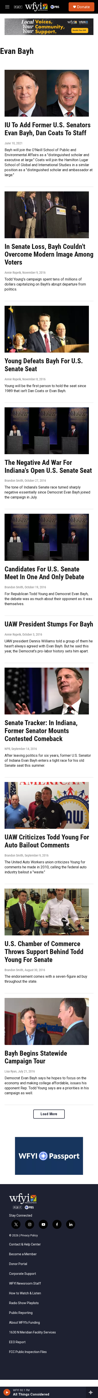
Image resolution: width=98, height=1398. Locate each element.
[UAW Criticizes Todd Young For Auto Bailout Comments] (47, 805)
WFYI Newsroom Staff (25, 1283)
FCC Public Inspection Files (28, 1352)
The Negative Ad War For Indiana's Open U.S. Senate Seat (48, 466)
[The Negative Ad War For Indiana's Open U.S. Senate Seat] (47, 430)
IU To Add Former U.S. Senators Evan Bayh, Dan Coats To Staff (48, 129)
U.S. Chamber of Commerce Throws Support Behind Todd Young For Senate (44, 952)
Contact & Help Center (25, 1244)
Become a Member (23, 1254)
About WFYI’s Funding (24, 1322)
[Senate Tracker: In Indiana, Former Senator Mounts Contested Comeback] (47, 691)
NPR (7, 749)
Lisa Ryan (11, 1071)
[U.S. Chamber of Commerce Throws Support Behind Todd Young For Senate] (47, 912)
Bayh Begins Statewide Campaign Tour (36, 1057)
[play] (7, 1392)
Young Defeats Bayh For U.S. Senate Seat (44, 365)
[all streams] (92, 1392)
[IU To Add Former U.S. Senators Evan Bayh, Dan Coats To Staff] (47, 93)
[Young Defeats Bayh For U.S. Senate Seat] (47, 329)
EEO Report (17, 1342)
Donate (83, 7)
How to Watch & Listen (25, 1293)
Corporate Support (22, 1273)
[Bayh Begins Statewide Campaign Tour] (47, 1021)
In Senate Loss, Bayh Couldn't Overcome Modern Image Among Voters (49, 254)
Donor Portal (18, 1264)
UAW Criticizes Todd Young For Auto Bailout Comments (47, 841)
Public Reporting (21, 1313)
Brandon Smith (14, 480)
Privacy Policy (29, 1235)
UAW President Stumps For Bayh (49, 624)
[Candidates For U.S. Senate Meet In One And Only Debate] (47, 537)
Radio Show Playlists (24, 1303)
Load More (49, 1114)
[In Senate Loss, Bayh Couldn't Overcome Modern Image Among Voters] (47, 214)
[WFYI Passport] (49, 1156)
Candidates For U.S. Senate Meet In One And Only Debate (44, 573)
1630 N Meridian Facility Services (32, 1332)
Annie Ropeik (13, 272)
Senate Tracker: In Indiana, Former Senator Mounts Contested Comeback (41, 731)
